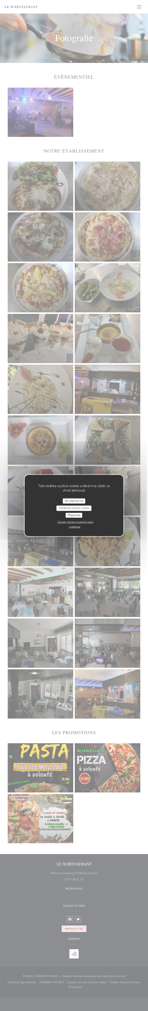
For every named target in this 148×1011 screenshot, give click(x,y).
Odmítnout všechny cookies (74, 508)
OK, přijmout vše (74, 501)
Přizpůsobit (74, 515)
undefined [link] (74, 527)
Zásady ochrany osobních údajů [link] (75, 522)
